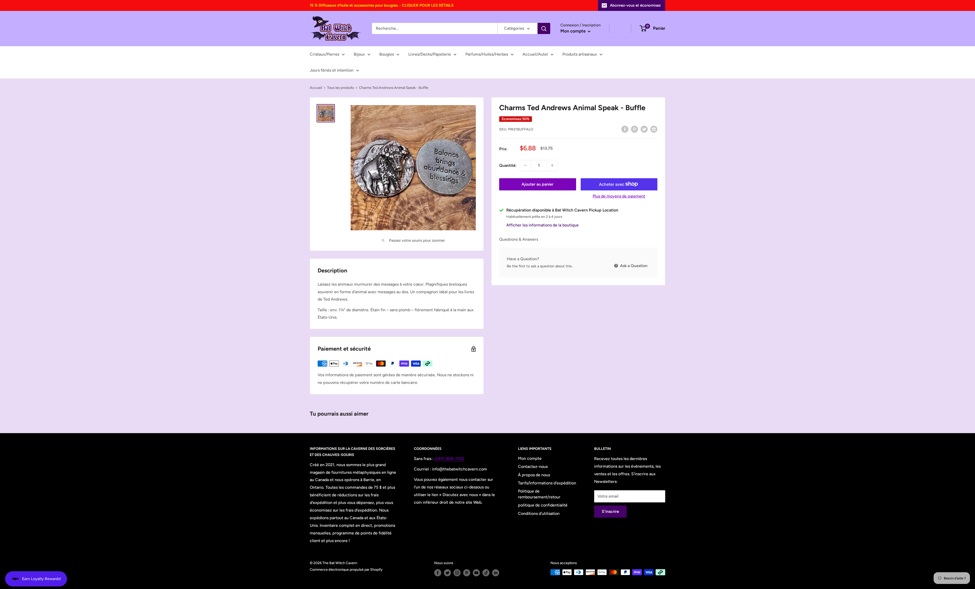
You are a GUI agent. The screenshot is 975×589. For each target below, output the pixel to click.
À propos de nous (534, 474)
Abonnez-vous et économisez (635, 5)
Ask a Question (633, 265)
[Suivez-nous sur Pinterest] (466, 572)
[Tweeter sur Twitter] (644, 129)
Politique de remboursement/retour (539, 494)
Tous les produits (340, 88)
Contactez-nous (533, 466)
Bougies (386, 54)
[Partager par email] (653, 129)
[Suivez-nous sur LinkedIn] (495, 572)
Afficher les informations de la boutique (542, 224)
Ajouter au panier (538, 184)
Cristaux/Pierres (324, 54)
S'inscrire (610, 511)
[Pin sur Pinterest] (634, 129)
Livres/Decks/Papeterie (429, 54)
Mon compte (573, 31)
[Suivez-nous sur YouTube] (476, 572)
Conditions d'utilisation (539, 513)
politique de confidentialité (542, 505)
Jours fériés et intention (331, 70)
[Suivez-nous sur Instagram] (457, 572)
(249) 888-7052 (449, 458)
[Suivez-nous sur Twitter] (447, 572)
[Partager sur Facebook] (624, 129)
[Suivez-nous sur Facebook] (437, 572)
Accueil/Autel (535, 54)
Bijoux (359, 54)
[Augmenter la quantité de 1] (552, 165)
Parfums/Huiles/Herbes (486, 54)
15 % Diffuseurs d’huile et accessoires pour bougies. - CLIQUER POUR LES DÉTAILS (381, 5)
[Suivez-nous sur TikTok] (486, 572)
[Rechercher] (544, 28)
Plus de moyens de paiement (619, 195)
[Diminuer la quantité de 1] (525, 165)
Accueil (316, 88)
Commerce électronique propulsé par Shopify (346, 569)
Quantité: (508, 165)
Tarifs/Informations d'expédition (547, 483)
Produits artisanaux (579, 54)
